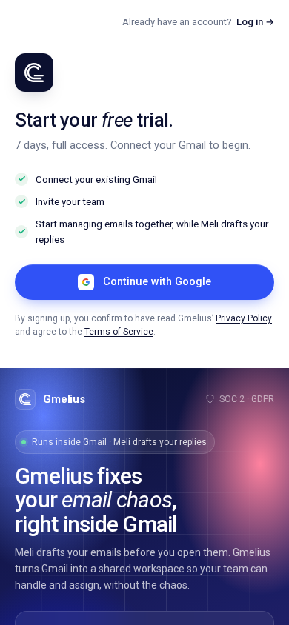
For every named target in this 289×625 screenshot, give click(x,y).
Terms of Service (118, 332)
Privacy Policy (244, 318)
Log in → (255, 21)
